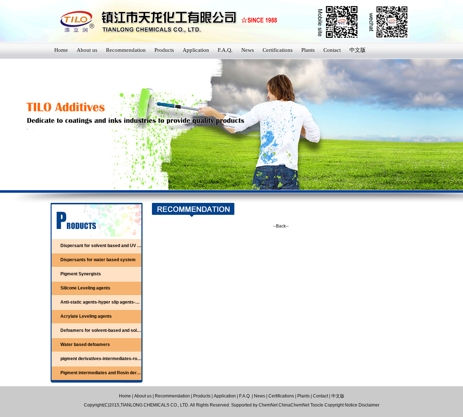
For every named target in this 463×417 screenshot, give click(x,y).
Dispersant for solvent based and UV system (106, 245)
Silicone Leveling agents (85, 288)
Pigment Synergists (80, 273)
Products (164, 50)
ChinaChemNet (294, 405)
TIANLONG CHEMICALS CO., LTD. (155, 405)
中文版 (357, 50)
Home (61, 50)
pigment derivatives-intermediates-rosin (101, 358)
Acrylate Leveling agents (86, 316)
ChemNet (268, 405)
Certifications (278, 50)
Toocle (316, 405)
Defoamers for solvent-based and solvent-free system (116, 330)
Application (196, 50)
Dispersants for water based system (98, 259)
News (247, 50)
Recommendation (126, 50)
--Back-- (281, 226)
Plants (308, 50)
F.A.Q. (225, 50)
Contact (332, 50)
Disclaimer (368, 405)
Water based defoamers (85, 344)
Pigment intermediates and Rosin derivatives (106, 372)
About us (87, 50)
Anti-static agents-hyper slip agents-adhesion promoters (118, 302)
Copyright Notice (340, 405)
